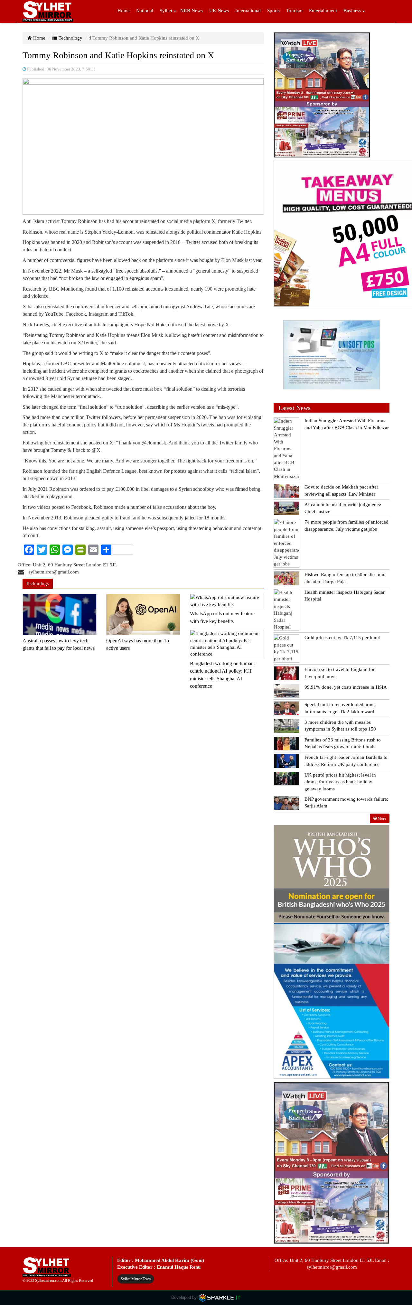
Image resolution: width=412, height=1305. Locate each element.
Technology (69, 38)
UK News (219, 10)
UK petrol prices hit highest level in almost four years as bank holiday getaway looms (340, 781)
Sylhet (166, 10)
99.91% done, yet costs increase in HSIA (345, 687)
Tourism (294, 10)
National (144, 10)
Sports (273, 10)
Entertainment (323, 10)
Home (123, 10)
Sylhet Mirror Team (136, 1279)
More (381, 818)
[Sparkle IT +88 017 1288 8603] (220, 1297)
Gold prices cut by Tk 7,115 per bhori (342, 637)
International (248, 10)
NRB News (191, 10)
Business (352, 10)
